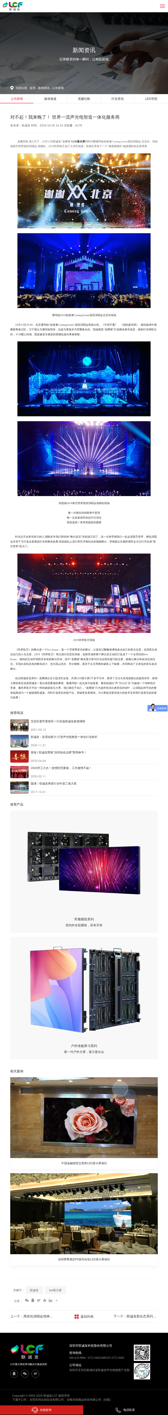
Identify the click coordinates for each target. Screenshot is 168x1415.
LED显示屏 (78, 141)
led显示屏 (55, 1290)
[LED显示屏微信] (25, 1374)
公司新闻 (58, 88)
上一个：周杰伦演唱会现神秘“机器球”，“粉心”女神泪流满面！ (32, 1316)
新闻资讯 (44, 88)
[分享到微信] (27, 1300)
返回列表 (87, 1316)
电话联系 (129, 1410)
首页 (33, 88)
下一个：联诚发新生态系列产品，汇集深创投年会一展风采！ (136, 1316)
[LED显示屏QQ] (14, 1374)
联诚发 (34, 1290)
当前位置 (22, 88)
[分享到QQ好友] (33, 1300)
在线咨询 (45, 1410)
